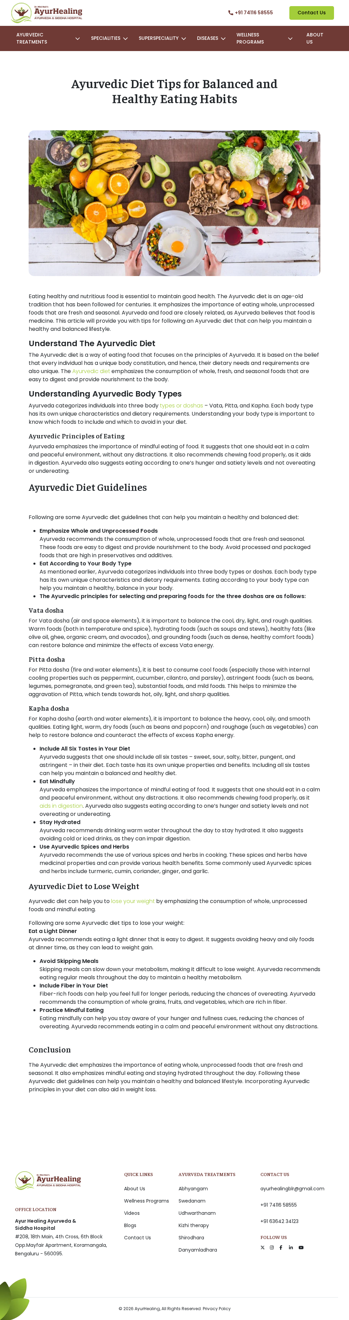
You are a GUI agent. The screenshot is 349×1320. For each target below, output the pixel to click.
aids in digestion (61, 806)
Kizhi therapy (194, 1225)
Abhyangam (193, 1188)
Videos (132, 1213)
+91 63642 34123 (279, 1221)
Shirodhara (191, 1237)
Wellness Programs (146, 1200)
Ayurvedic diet (91, 371)
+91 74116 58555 (278, 1205)
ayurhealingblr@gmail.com (292, 1188)
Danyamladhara (198, 1249)
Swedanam (192, 1200)
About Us (314, 38)
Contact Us (312, 12)
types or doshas (181, 405)
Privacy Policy (217, 1308)
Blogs (130, 1225)
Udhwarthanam (197, 1213)
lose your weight (133, 901)
